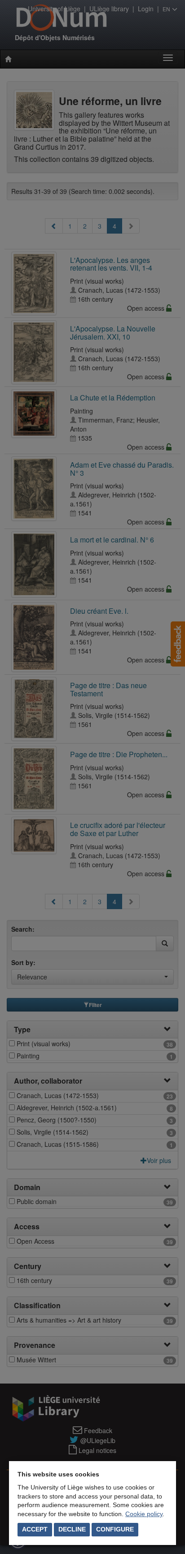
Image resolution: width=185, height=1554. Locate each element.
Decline (72, 1529)
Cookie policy (144, 1513)
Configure (115, 1529)
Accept (35, 1529)
